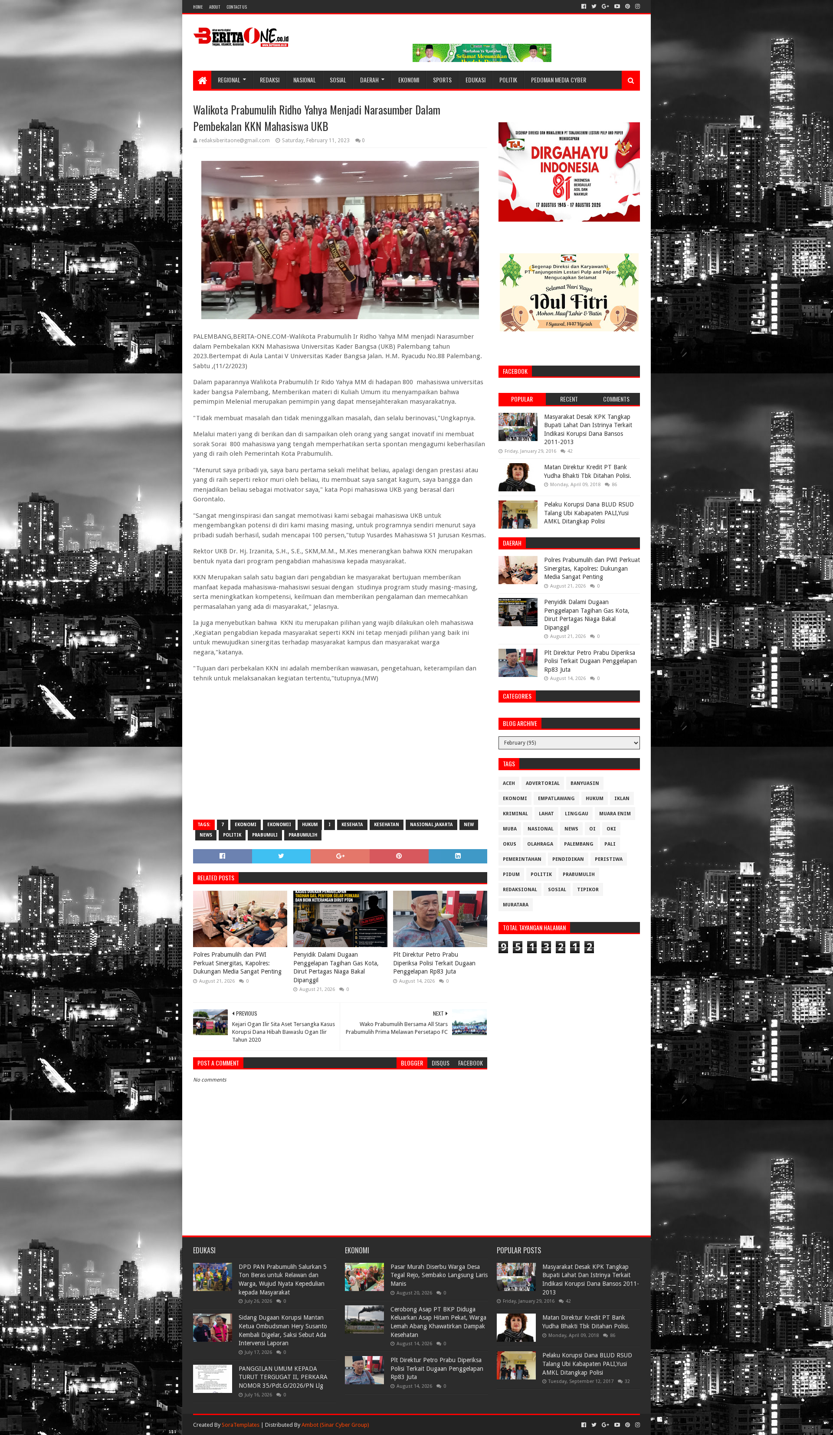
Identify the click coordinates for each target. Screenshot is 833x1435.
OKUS (509, 844)
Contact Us (236, 6)
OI (592, 829)
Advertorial (543, 783)
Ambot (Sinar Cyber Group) (335, 1425)
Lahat (546, 814)
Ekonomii (279, 824)
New (469, 824)
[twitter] (594, 6)
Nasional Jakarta (431, 824)
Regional (229, 79)
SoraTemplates (240, 1425)
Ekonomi (408, 79)
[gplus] (605, 6)
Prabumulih (303, 835)
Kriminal (515, 814)
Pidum (511, 874)
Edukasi (475, 79)
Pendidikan (568, 859)
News (206, 835)
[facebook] (584, 6)
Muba (510, 829)
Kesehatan (386, 824)
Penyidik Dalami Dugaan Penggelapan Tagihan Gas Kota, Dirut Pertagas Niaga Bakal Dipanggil (336, 967)
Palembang (579, 844)
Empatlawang (556, 798)
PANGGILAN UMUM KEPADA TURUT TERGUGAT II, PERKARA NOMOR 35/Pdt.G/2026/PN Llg (283, 1377)
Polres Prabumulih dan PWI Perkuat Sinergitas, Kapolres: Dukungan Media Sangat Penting (237, 963)
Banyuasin (585, 783)
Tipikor (588, 889)
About (214, 6)
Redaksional (520, 889)
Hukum (310, 824)
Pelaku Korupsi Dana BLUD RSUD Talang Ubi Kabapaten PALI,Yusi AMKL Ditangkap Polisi (589, 513)
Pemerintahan (522, 859)
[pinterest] (627, 6)
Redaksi (269, 79)
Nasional (304, 79)
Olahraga (540, 844)
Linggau (576, 814)
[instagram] (636, 6)
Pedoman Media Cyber (558, 79)
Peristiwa (609, 859)
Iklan (622, 798)
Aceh (509, 783)
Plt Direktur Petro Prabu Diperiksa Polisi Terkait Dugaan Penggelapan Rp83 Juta (434, 963)
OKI (611, 829)
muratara (515, 905)
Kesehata (352, 824)
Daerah (369, 79)
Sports (442, 79)
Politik (508, 79)
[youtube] (617, 6)
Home (198, 6)
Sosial (338, 79)
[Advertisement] (340, 750)
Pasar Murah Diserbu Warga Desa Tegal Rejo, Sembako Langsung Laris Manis (439, 1275)
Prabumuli (265, 835)
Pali (610, 844)
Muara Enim (615, 814)
